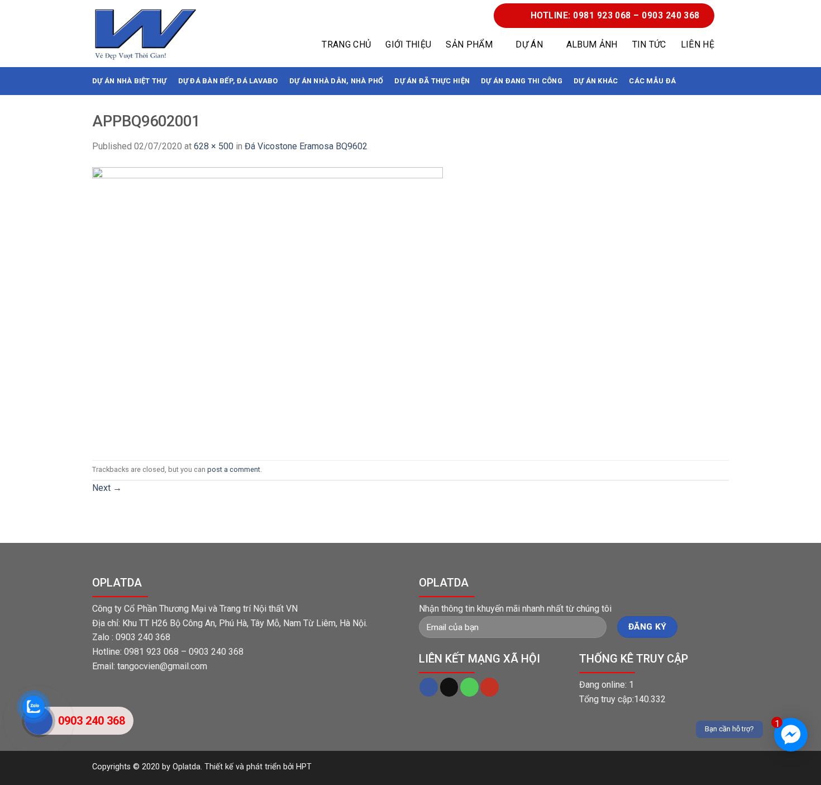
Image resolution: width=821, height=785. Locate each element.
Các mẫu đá (652, 81)
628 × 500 (213, 146)
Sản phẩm (469, 44)
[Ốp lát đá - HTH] (145, 34)
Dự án (529, 44)
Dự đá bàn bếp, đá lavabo (228, 81)
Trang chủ (346, 44)
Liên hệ (697, 44)
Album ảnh (592, 44)
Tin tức (649, 44)
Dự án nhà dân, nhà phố (336, 81)
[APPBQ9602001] (267, 306)
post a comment (233, 469)
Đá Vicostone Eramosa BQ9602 (306, 146)
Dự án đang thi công (521, 81)
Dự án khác (596, 81)
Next (107, 488)
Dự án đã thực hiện (432, 81)
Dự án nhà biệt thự (129, 81)
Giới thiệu (408, 44)
